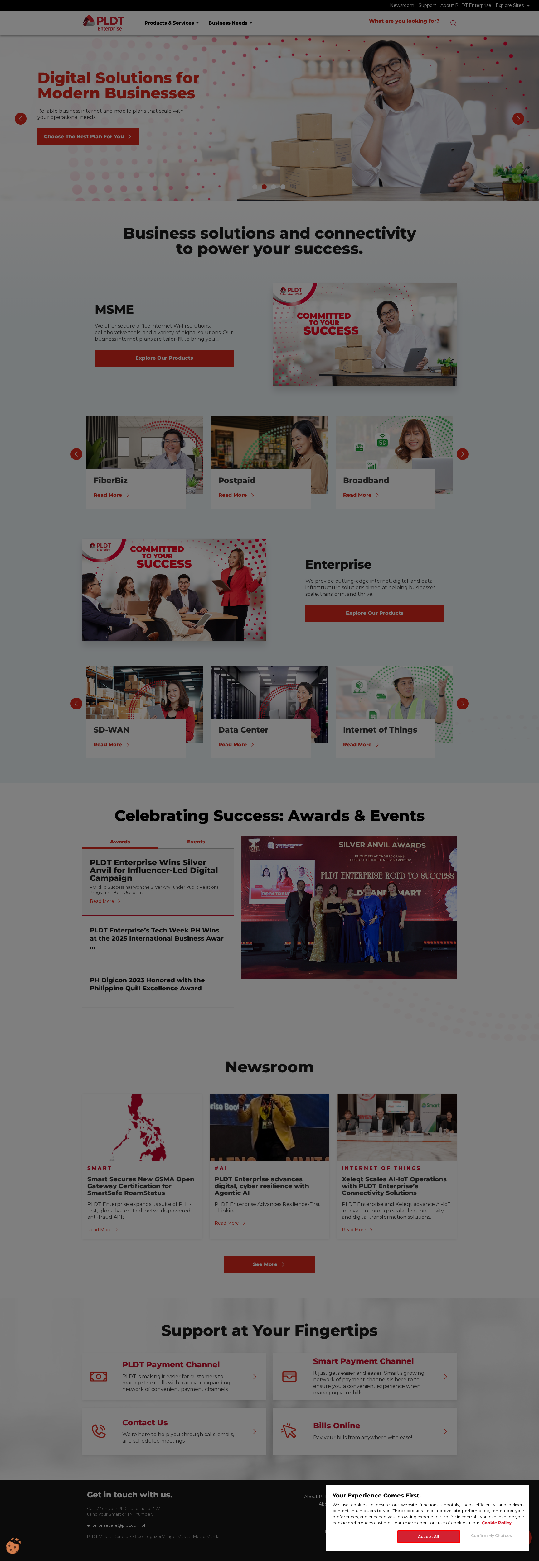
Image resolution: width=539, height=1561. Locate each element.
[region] (427, 1517)
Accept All (428, 1536)
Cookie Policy (497, 1522)
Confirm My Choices (491, 1535)
